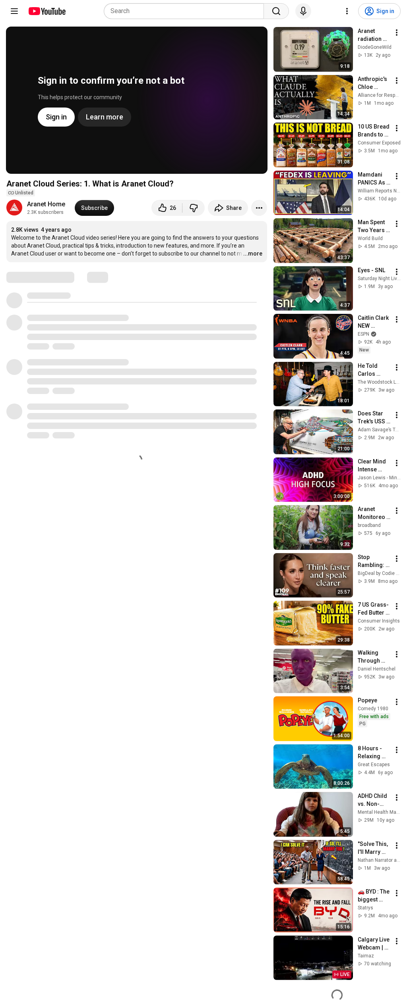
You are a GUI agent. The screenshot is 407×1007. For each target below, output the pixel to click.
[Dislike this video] (193, 208)
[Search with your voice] (303, 11)
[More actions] (259, 208)
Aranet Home (46, 204)
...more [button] (252, 253)
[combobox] (186, 11)
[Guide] (14, 11)
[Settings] (347, 11)
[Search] (276, 11)
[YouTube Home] (46, 11)
